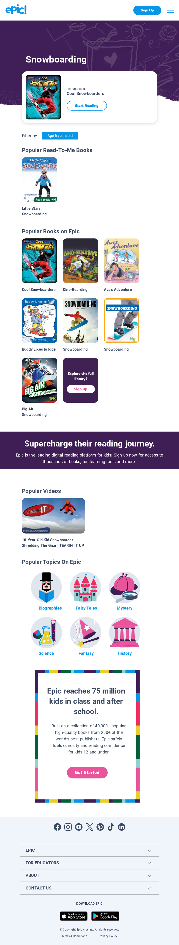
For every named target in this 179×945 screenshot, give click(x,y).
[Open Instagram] (68, 827)
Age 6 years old (60, 135)
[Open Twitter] (89, 827)
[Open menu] (170, 10)
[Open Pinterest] (100, 827)
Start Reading (87, 105)
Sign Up (147, 10)
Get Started (87, 772)
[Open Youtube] (79, 827)
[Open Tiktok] (111, 827)
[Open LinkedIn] (121, 827)
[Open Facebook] (57, 827)
